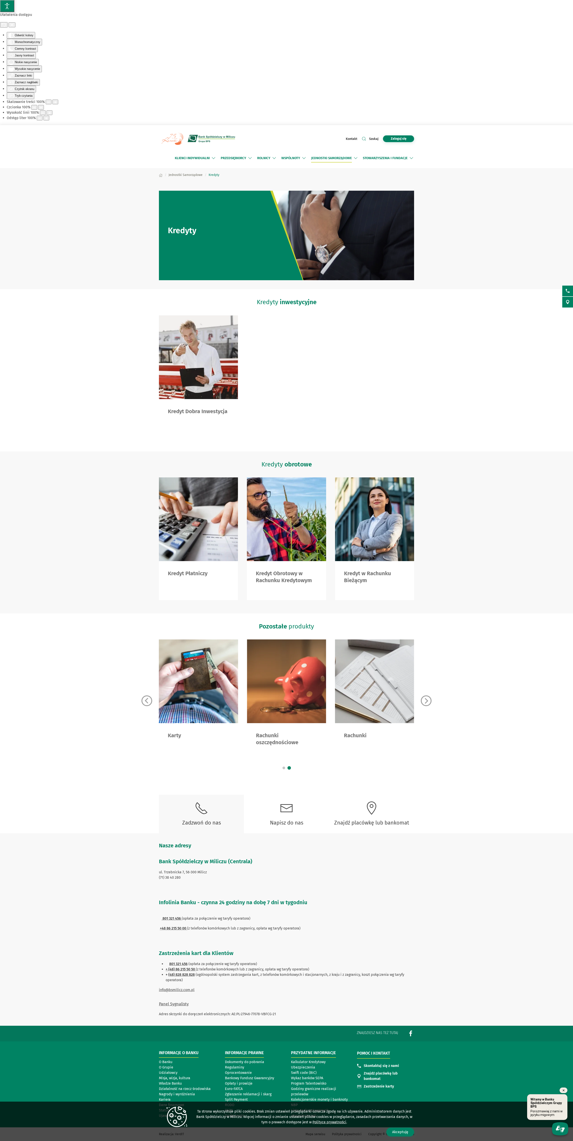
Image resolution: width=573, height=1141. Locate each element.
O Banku (165, 1062)
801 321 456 (178, 964)
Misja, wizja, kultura (174, 1078)
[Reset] (4, 25)
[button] (213, 158)
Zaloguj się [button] (398, 139)
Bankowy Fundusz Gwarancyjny (249, 1078)
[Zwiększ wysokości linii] (49, 112)
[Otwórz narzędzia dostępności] (7, 6)
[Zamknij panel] (12, 24)
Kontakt (351, 139)
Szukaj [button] (373, 139)
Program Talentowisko (308, 1083)
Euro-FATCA (234, 1089)
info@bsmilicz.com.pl (177, 990)
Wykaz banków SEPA (307, 1078)
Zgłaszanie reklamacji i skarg (248, 1094)
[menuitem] (195, 158)
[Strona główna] (160, 175)
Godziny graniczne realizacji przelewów (313, 1091)
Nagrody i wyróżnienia (177, 1094)
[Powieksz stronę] (55, 102)
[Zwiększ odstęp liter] (46, 118)
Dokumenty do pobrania (244, 1062)
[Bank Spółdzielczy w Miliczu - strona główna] (198, 139)
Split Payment (236, 1099)
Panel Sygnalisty (174, 1004)
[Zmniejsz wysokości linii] (43, 112)
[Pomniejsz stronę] (48, 102)
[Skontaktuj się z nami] (567, 291)
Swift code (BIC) (303, 1072)
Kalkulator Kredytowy (308, 1062)
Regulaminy (234, 1067)
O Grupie (166, 1067)
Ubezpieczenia (303, 1067)
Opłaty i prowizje (238, 1083)
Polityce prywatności (329, 1122)
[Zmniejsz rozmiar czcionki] (34, 107)
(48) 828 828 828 (181, 974)
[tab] (283, 768)
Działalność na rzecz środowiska (185, 1089)
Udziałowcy (168, 1072)
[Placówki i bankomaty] (567, 302)
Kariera (165, 1099)
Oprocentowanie (238, 1072)
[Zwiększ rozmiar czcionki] (41, 107)
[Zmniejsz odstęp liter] (40, 118)
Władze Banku (170, 1083)
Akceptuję (400, 1132)
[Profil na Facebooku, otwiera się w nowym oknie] (410, 1033)
